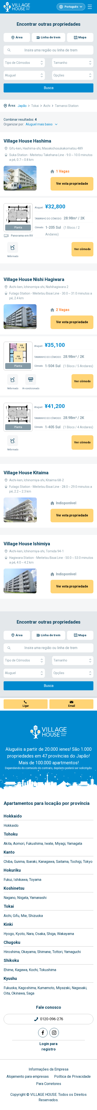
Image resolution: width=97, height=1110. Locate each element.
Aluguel (10, 75)
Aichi (7, 916)
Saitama (62, 861)
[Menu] (89, 6)
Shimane (44, 952)
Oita (7, 993)
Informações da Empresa (48, 1069)
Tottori (57, 952)
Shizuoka (35, 916)
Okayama (28, 952)
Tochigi (75, 861)
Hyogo (9, 934)
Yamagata (74, 843)
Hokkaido (13, 816)
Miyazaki (63, 988)
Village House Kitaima (26, 472)
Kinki (8, 924)
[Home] (48, 732)
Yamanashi (38, 898)
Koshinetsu (14, 888)
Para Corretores (48, 1084)
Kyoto (20, 934)
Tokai (9, 906)
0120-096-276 (51, 1019)
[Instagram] (54, 1032)
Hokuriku (12, 870)
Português (71, 6)
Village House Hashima (27, 141)
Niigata (22, 898)
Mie (24, 916)
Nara (30, 934)
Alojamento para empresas (28, 1076)
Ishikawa (21, 879)
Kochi (33, 970)
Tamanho (60, 62)
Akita (8, 843)
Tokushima (47, 970)
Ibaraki (31, 861)
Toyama (35, 879)
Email (71, 705)
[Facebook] (43, 1032)
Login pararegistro (48, 1046)
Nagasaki (79, 988)
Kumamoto (45, 988)
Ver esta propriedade (72, 183)
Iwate (48, 843)
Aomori (18, 843)
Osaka (40, 934)
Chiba (8, 861)
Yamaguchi (72, 952)
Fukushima (34, 843)
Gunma (19, 861)
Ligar (26, 705)
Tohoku (11, 834)
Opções (58, 75)
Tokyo (87, 861)
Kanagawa (46, 861)
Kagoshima (27, 988)
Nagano (10, 898)
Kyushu (10, 978)
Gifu (16, 916)
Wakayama (65, 934)
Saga (30, 993)
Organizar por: (14, 124)
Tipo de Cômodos (17, 62)
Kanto (9, 852)
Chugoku (12, 942)
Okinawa (18, 993)
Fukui (8, 879)
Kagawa (21, 970)
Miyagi (60, 843)
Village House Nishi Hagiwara (34, 279)
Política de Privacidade (72, 1076)
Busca (48, 88)
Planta (18, 227)
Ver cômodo (82, 249)
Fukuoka (10, 988)
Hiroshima (12, 952)
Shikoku (11, 960)
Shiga (51, 934)
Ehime (8, 970)
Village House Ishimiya (27, 543)
